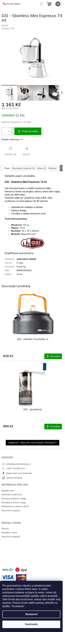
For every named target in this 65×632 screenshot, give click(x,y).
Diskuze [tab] (52, 168)
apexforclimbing (14, 477)
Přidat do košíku (30, 131)
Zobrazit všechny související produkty (32, 442)
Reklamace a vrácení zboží (15, 506)
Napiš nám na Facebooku (19, 473)
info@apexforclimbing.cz (18, 464)
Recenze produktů (11, 536)
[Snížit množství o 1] (12, 133)
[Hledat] (41, 4)
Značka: (8, 28)
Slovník (5, 528)
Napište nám (8, 490)
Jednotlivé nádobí (26, 259)
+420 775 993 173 (15, 468)
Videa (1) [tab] (41, 168)
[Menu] (58, 4)
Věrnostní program (11, 510)
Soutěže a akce (9, 532)
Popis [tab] (7, 168)
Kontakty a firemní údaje (14, 502)
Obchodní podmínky (12, 494)
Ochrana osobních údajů (14, 498)
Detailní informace (11, 139)
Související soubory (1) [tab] (23, 168)
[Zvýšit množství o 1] (12, 129)
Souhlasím (31, 624)
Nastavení (31, 614)
